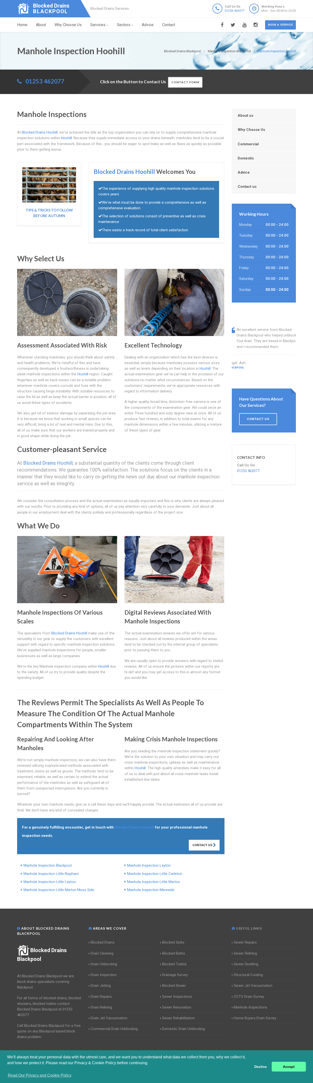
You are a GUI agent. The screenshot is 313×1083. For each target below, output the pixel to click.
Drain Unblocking (104, 964)
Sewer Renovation (176, 1007)
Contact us (247, 186)
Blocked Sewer (174, 985)
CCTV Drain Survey (249, 996)
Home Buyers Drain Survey (255, 1018)
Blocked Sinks (173, 942)
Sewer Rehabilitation (178, 1018)
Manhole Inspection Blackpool (47, 865)
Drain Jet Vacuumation (109, 1018)
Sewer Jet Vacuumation (253, 985)
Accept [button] (289, 1067)
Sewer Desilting (246, 964)
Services (97, 24)
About (41, 24)
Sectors (123, 24)
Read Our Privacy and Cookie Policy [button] (39, 1075)
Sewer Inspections (177, 996)
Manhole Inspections (250, 1007)
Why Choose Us (68, 24)
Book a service (280, 24)
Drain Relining (101, 1007)
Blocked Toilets (174, 964)
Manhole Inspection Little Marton (153, 882)
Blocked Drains (102, 942)
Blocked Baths (173, 953)
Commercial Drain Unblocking (114, 1029)
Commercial (248, 144)
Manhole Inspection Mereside (150, 890)
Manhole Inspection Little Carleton (154, 874)
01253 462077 (234, 10)
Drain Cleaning (102, 953)
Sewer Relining (245, 953)
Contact (168, 24)
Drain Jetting (101, 985)
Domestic (246, 158)
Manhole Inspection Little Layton (49, 882)
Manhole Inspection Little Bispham (51, 874)
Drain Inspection (104, 975)
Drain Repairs (101, 996)
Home (22, 24)
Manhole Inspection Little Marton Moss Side (58, 890)
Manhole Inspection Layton (149, 865)
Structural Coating (248, 975)
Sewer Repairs (245, 942)
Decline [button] (260, 1067)
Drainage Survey (175, 975)
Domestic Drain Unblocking (183, 1029)
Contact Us (202, 845)
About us (245, 115)
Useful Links (248, 928)
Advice (148, 24)
